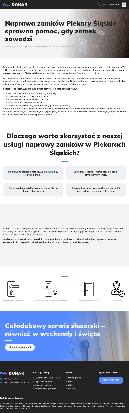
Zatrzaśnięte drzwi (89, 300)
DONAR (19, 4)
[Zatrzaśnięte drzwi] (89, 289)
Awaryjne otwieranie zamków (51, 300)
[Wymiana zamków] (13, 289)
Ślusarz (118, 300)
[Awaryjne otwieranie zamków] (51, 289)
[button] (124, 5)
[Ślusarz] (118, 289)
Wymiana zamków (13, 300)
